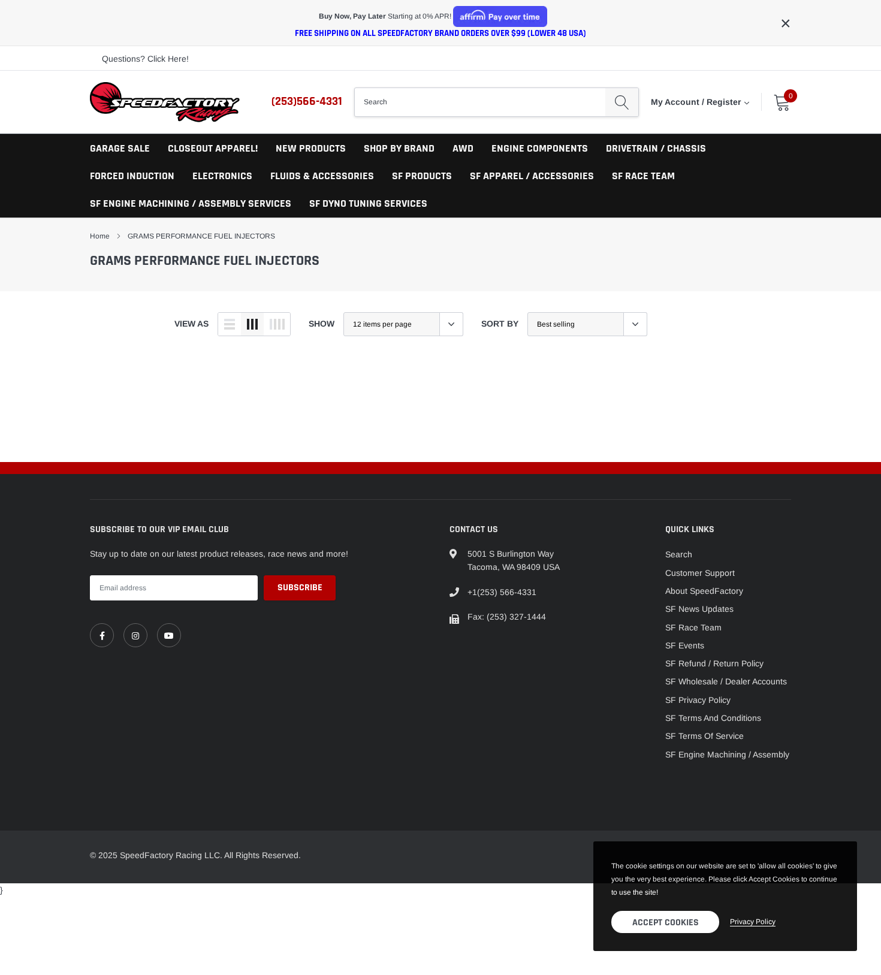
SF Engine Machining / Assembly (727, 754)
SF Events (684, 645)
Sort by (499, 323)
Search (678, 554)
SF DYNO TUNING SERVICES (368, 203)
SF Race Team (693, 627)
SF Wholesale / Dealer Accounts (726, 681)
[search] (621, 102)
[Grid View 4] (277, 324)
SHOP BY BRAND (399, 148)
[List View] (229, 324)
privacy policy (753, 921)
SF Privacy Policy (698, 700)
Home (100, 236)
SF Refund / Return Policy (714, 663)
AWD (462, 148)
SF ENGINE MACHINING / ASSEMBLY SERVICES (190, 203)
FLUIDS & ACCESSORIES (322, 176)
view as (191, 323)
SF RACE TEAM (643, 176)
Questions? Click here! (145, 59)
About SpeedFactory (704, 591)
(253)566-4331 (306, 101)
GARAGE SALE (120, 148)
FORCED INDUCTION (132, 176)
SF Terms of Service (704, 736)
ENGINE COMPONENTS (539, 148)
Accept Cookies (665, 922)
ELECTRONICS (222, 176)
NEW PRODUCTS (311, 148)
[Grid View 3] (252, 324)
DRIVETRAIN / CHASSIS (656, 148)
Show (321, 323)
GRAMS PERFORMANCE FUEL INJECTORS (201, 236)
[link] (102, 635)
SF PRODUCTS (422, 176)
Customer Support (700, 573)
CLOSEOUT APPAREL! (213, 148)
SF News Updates (699, 609)
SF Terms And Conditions (713, 718)
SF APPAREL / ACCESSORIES (532, 176)
